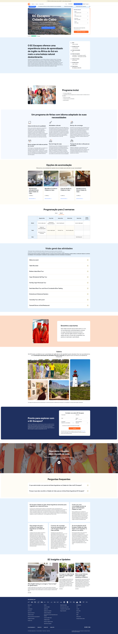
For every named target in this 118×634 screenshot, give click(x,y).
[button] (66, 4)
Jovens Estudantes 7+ (31, 627)
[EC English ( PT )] (29, 4)
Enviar (74, 428)
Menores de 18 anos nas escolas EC (34, 616)
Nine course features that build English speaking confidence (81, 575)
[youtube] (89, 627)
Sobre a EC (30, 610)
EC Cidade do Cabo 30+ (76, 67)
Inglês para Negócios (47, 612)
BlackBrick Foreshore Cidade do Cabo (51, 189)
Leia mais (29, 592)
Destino (75, 11)
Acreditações (30, 608)
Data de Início (76, 18)
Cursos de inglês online (48, 617)
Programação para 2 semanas (81, 6)
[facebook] (86, 627)
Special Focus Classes (47, 623)
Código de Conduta (31, 618)
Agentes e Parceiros (31, 612)
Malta (77, 614)
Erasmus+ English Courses (48, 621)
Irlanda (77, 612)
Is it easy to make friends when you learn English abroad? (66, 575)
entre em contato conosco (48, 27)
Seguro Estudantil (63, 610)
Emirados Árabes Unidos (80, 618)
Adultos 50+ (52, 627)
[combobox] (76, 419)
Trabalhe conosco (31, 614)
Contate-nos (30, 620)
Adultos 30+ (46, 627)
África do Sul (78, 616)
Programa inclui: (32, 6)
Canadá (77, 608)
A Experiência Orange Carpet (65, 608)
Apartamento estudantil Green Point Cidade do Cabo (34, 191)
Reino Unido (78, 610)
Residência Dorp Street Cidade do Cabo (81, 190)
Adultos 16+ (40, 627)
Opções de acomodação (68, 6)
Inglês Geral (46, 608)
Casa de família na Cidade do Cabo (66, 189)
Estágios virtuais (46, 619)
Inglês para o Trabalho (47, 610)
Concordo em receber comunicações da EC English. (71, 425)
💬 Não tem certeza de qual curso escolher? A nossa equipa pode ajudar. (59, 1)
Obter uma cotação (81, 31)
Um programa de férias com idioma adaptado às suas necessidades (49, 6)
